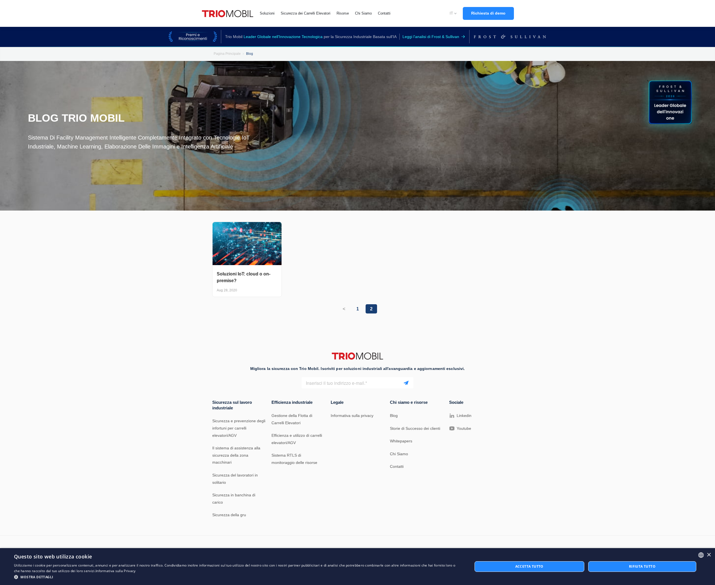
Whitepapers (401, 441)
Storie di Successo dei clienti (415, 428)
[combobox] (701, 555)
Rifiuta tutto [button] (642, 566)
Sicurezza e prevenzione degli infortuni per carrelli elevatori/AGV (238, 428)
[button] (236, 577)
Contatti (397, 466)
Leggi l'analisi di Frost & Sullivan (430, 36)
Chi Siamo (399, 454)
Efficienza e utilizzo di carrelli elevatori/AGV (296, 439)
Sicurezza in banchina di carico (233, 498)
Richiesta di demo (488, 13)
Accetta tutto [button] (529, 566)
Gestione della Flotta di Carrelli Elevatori (291, 419)
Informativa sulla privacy (352, 415)
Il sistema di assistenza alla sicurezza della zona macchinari (236, 455)
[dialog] (357, 566)
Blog (394, 415)
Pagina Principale (227, 54)
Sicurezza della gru (229, 515)
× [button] (709, 555)
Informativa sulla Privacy (116, 571)
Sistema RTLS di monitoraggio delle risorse (294, 459)
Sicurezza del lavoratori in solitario (235, 479)
